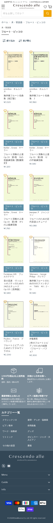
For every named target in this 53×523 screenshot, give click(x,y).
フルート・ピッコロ (35, 22)
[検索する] (48, 13)
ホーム (4, 22)
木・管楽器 (16, 22)
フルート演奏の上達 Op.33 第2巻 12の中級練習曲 (40, 157)
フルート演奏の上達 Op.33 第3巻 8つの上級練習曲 (15, 222)
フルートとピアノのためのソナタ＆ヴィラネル (14, 348)
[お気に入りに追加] (5, 52)
